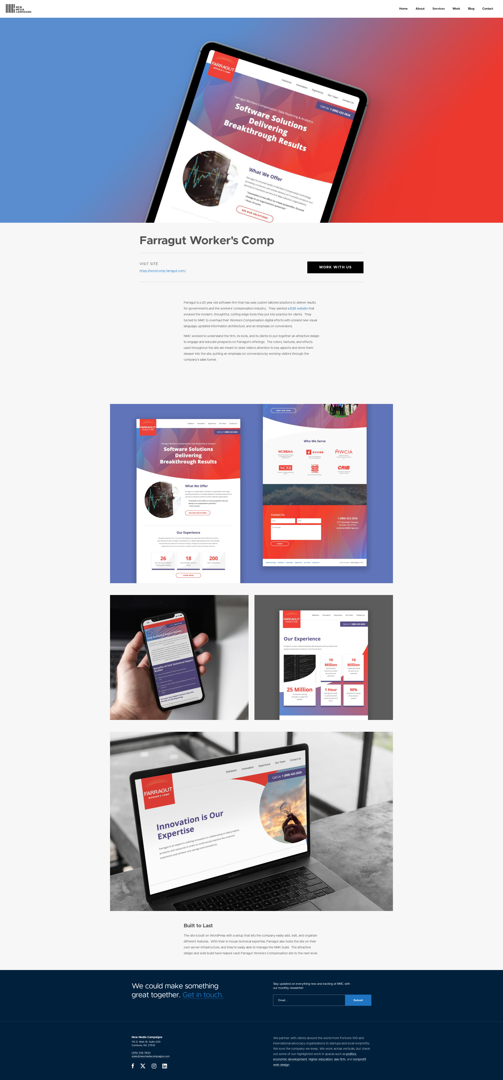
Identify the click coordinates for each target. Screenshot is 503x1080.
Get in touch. (203, 995)
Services (438, 8)
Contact (487, 8)
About (420, 8)
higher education (321, 1059)
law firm (339, 1059)
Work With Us (335, 267)
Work (456, 8)
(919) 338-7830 (141, 1053)
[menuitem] (403, 9)
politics (351, 1054)
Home (403, 8)
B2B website (299, 308)
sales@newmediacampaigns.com (151, 1056)
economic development (290, 1059)
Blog (471, 8)
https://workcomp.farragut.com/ (163, 271)
